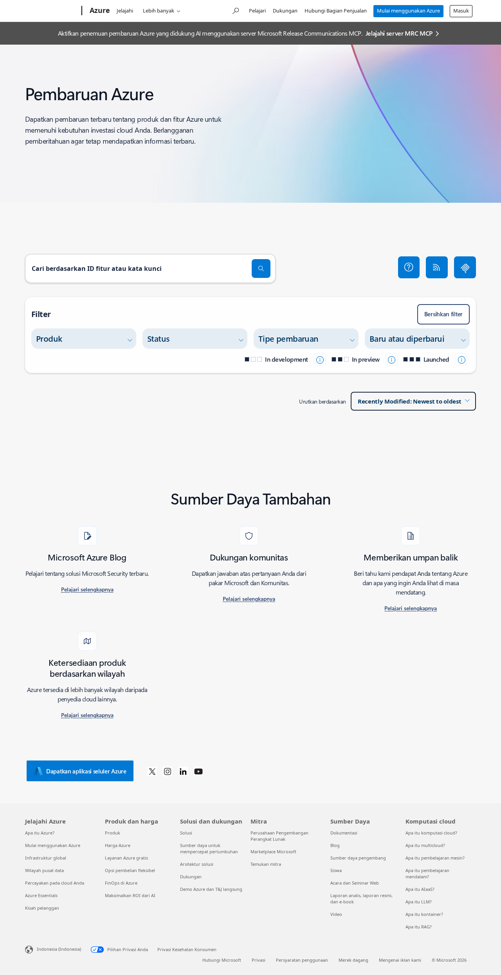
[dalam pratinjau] (391, 359)
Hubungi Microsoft (221, 960)
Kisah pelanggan (42, 908)
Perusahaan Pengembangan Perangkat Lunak (279, 836)
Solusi (186, 833)
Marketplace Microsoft (273, 851)
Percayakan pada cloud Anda (54, 883)
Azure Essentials (41, 895)
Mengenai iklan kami (400, 960)
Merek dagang (353, 960)
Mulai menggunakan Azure (408, 10)
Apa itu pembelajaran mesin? (435, 858)
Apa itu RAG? (418, 927)
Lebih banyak (158, 10)
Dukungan (285, 10)
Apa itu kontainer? (424, 914)
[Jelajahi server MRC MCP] (465, 267)
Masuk (461, 10)
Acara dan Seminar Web (354, 883)
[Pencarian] (261, 268)
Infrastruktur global (45, 858)
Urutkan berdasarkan (322, 401)
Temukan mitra (265, 864)
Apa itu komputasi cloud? (431, 833)
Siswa (336, 870)
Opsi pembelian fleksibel (130, 870)
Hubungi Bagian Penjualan (336, 10)
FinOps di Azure (121, 883)
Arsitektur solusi (196, 864)
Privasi (258, 960)
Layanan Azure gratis (126, 858)
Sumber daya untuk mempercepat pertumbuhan (209, 848)
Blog (335, 845)
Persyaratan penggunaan (302, 960)
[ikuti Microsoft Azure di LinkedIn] (183, 771)
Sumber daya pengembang (358, 858)
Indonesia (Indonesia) (59, 949)
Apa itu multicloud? (425, 845)
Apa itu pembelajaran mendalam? (427, 873)
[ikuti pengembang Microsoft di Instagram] (167, 771)
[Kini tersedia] (461, 359)
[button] (409, 267)
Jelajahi (125, 10)
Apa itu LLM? (418, 902)
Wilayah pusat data (44, 870)
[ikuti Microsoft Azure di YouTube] (198, 771)
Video (336, 914)
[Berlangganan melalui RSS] (437, 267)
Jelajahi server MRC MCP (399, 33)
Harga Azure (117, 845)
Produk (112, 833)
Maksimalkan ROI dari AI (130, 895)
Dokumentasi (343, 833)
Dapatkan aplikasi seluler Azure (86, 771)
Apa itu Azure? (39, 833)
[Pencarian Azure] (235, 10)
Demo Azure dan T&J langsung (211, 889)
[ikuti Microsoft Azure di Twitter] (152, 771)
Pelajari (257, 10)
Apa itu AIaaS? (419, 889)
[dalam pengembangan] (319, 359)
